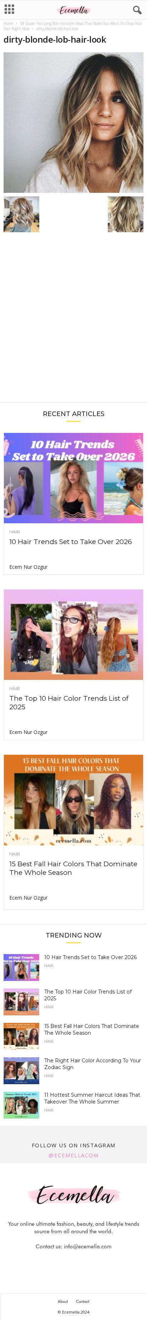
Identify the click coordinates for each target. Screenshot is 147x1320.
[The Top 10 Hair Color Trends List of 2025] (73, 635)
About (63, 1301)
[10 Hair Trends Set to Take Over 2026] (73, 478)
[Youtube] (98, 1260)
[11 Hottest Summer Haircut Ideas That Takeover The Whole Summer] (21, 1105)
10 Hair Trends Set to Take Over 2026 (70, 542)
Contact (82, 1301)
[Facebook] (49, 1260)
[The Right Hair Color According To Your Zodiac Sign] (21, 1070)
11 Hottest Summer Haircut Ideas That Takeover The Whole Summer (92, 1098)
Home (8, 23)
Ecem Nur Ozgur (28, 566)
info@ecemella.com (88, 1246)
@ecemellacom (73, 1155)
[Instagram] (66, 1260)
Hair (14, 532)
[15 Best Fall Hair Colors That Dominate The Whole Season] (73, 800)
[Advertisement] (73, 321)
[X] (82, 1260)
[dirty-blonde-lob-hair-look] (73, 122)
